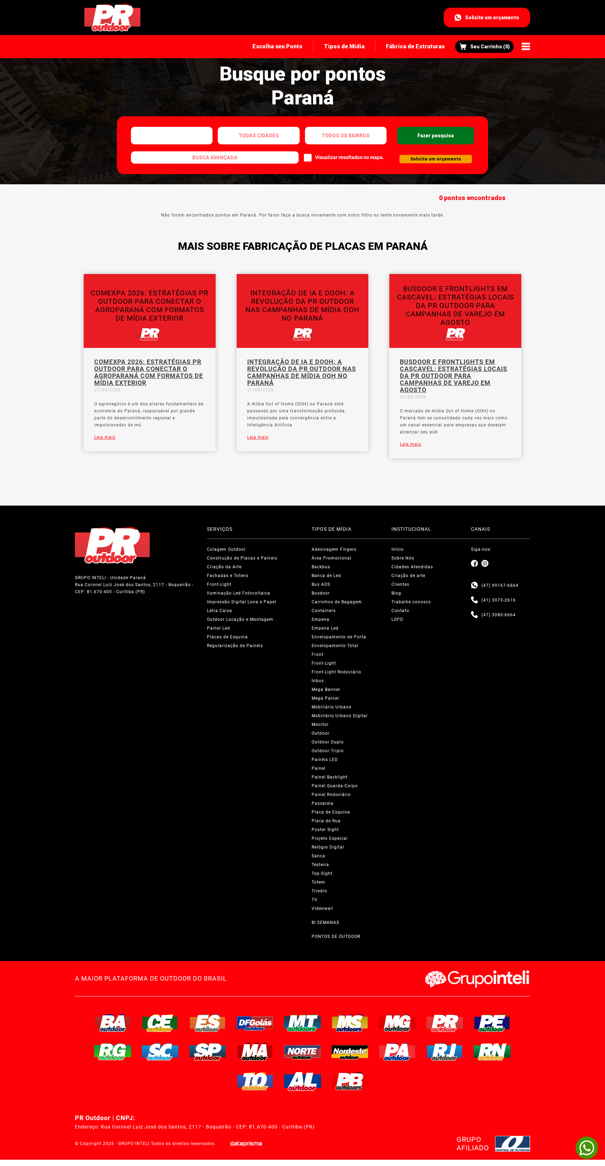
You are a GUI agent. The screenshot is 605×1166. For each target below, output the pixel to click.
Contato (400, 610)
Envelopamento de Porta (339, 637)
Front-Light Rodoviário (336, 672)
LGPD (397, 619)
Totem (318, 882)
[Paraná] (445, 1023)
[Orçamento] (484, 46)
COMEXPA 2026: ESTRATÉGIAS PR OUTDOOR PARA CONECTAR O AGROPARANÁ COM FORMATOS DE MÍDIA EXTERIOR (148, 372)
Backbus (321, 566)
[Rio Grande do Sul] (112, 1052)
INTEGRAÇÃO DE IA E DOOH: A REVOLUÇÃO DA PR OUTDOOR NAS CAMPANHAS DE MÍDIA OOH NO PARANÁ (301, 372)
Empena (320, 619)
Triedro (319, 891)
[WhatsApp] (587, 1148)
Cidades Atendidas (412, 566)
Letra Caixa (219, 610)
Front (318, 654)
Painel (319, 768)
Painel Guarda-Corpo (335, 785)
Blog (396, 593)
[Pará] (397, 1052)
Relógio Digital (328, 847)
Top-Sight (322, 873)
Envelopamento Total (335, 645)
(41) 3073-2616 (498, 600)
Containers (324, 610)
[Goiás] (255, 1023)
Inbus (318, 680)
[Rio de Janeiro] (445, 1052)
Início (397, 549)
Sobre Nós (402, 558)
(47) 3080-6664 (498, 615)
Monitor (320, 724)
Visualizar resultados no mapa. (349, 157)
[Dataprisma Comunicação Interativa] (246, 1143)
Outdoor (320, 733)
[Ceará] (160, 1023)
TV (315, 899)
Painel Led (218, 628)
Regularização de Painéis (235, 645)
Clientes (400, 584)
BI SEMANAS (325, 922)
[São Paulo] (207, 1052)
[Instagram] (484, 564)
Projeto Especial (330, 838)
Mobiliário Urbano (332, 707)
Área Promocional (332, 558)
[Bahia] (112, 1023)
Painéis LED (325, 759)
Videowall (322, 908)
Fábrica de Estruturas (415, 46)
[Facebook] (474, 564)
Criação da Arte (224, 566)
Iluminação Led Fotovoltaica (238, 593)
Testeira (320, 864)
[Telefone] (474, 600)
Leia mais (105, 437)
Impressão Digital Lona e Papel (241, 601)
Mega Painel (325, 698)
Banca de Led (326, 575)
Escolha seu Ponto (277, 46)
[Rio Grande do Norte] (492, 1052)
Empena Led (325, 628)
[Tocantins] (255, 1081)
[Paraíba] (350, 1081)
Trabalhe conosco (411, 601)
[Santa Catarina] (160, 1052)
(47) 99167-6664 (500, 585)
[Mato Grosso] (302, 1023)
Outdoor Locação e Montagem (240, 619)
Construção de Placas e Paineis (242, 558)
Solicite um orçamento (492, 17)
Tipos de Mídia (344, 46)
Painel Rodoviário (331, 794)
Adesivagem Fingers (334, 549)
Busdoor (321, 593)
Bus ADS (321, 584)
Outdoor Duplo (328, 742)
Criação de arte (408, 575)
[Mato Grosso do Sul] (350, 1023)
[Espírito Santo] (207, 1023)
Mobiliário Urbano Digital (340, 715)
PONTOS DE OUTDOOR (336, 936)
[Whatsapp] (474, 585)
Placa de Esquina (331, 812)
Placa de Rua (326, 820)
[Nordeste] (350, 1052)
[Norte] (302, 1052)
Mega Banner (326, 689)
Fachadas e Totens (228, 575)
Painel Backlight (330, 777)
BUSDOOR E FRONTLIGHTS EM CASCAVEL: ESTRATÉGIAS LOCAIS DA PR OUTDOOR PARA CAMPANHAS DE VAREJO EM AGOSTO (453, 375)
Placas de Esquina (227, 637)
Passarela (323, 803)
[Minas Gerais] (397, 1023)
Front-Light (219, 584)
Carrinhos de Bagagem (337, 601)
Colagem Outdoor (226, 549)
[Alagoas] (302, 1081)
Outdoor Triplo (328, 750)
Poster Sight (325, 829)
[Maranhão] (255, 1052)
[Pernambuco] (492, 1023)
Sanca (318, 855)
